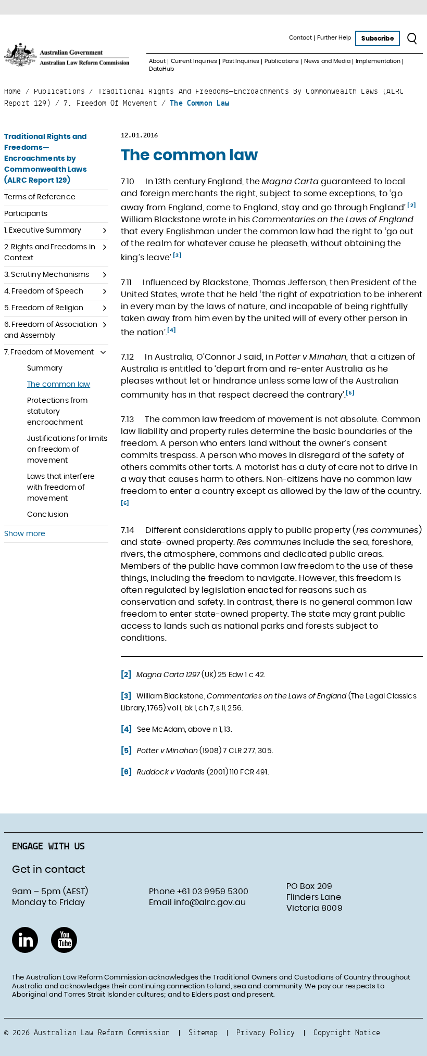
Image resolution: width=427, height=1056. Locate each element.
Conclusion (48, 514)
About (157, 61)
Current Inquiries (194, 61)
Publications (282, 61)
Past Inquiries (240, 61)
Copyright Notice (346, 1032)
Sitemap (203, 1032)
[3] (177, 255)
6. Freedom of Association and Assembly (50, 330)
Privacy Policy (265, 1032)
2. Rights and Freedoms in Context (49, 253)
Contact (300, 38)
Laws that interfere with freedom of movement (61, 487)
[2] (411, 205)
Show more (24, 534)
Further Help (334, 38)
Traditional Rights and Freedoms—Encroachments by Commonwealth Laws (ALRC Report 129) (45, 158)
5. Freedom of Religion (44, 308)
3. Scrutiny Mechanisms (47, 274)
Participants (25, 214)
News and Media (327, 61)
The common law (58, 384)
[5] (350, 393)
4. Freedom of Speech (43, 291)
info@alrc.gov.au (210, 902)
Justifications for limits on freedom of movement (67, 449)
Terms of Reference (40, 197)
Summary (44, 368)
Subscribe (377, 38)
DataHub (161, 69)
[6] (125, 503)
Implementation (378, 61)
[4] (171, 330)
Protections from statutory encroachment (57, 411)
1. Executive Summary (42, 230)
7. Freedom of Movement (49, 352)
